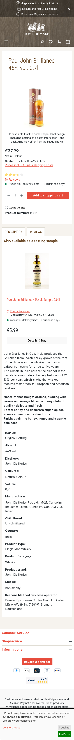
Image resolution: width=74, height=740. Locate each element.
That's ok (64, 734)
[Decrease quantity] (8, 195)
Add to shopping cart (48, 195)
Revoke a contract (37, 662)
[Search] (42, 41)
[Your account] (59, 41)
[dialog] (37, 724)
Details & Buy (37, 340)
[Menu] (6, 41)
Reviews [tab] (36, 232)
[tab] (13, 231)
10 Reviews (12, 179)
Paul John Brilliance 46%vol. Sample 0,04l (33, 300)
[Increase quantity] (22, 195)
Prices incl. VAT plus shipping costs (29, 165)
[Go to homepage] (37, 28)
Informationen (13, 649)
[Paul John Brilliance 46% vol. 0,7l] (37, 107)
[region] (37, 107)
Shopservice (12, 641)
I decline (64, 727)
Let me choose (11, 727)
